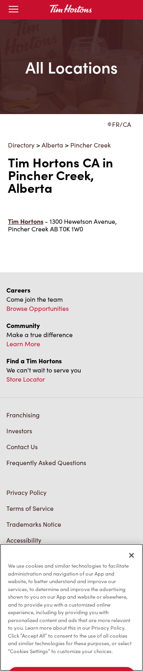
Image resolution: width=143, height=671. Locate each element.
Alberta (52, 145)
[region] (71, 607)
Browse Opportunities (37, 308)
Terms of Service (30, 508)
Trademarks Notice (33, 524)
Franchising (23, 415)
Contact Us (22, 446)
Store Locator (25, 379)
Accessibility (23, 540)
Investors (19, 431)
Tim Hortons (25, 221)
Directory (21, 145)
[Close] (131, 555)
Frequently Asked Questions (46, 462)
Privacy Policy (26, 492)
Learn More (23, 343)
